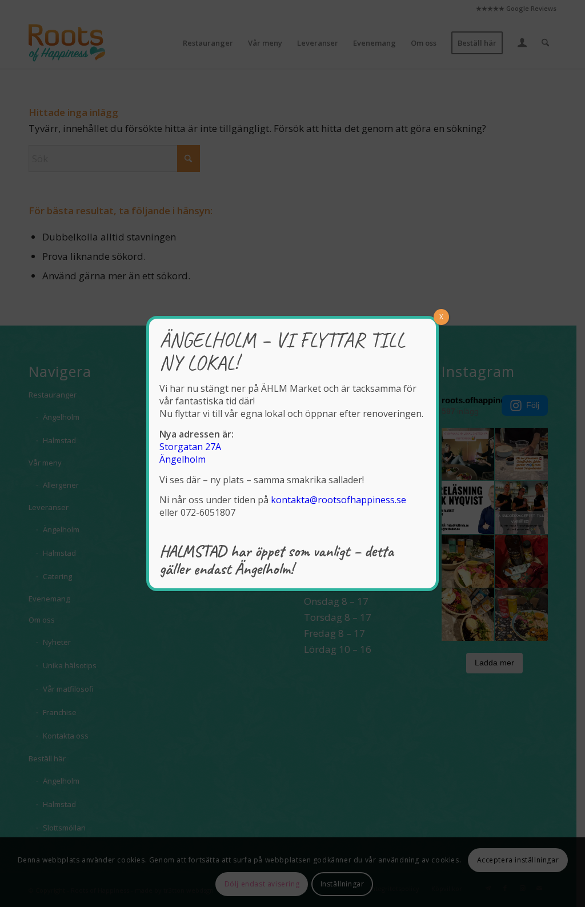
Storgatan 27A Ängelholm (190, 452)
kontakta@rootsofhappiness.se (338, 499)
